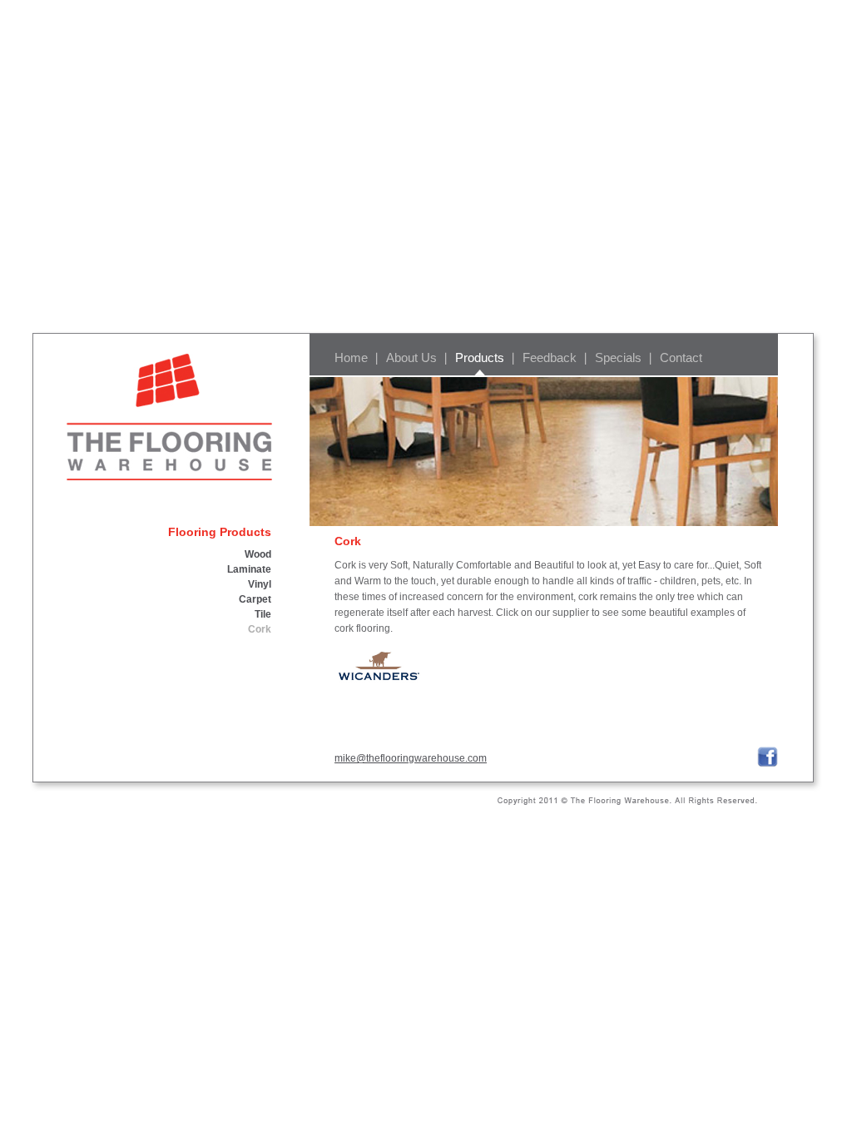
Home (351, 357)
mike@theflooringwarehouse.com (410, 758)
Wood (258, 554)
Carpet (255, 599)
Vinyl (259, 584)
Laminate (249, 569)
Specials (618, 357)
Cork (259, 629)
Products (479, 357)
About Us (411, 357)
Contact (681, 357)
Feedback (550, 357)
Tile (263, 614)
